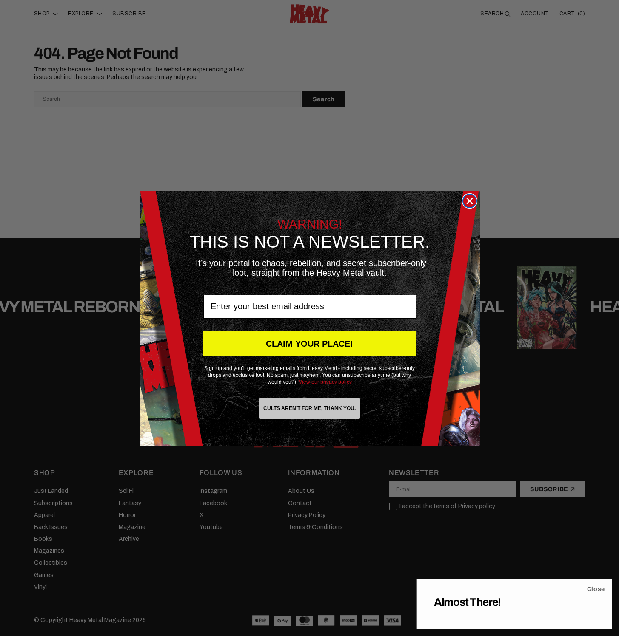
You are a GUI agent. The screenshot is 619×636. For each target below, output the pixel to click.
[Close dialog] (469, 201)
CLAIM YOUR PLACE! (309, 343)
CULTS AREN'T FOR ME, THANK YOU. (309, 408)
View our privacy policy (325, 382)
